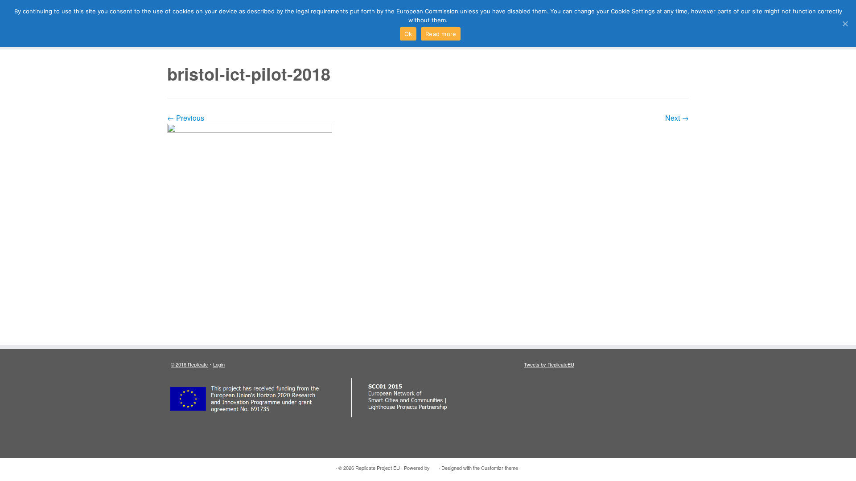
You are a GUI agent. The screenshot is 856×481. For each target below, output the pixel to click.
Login (219, 364)
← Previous (185, 118)
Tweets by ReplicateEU (549, 364)
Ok (408, 33)
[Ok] (844, 23)
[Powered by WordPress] (434, 466)
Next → (677, 118)
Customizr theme (499, 467)
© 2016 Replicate (189, 364)
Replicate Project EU (377, 467)
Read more (440, 33)
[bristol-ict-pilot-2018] (428, 208)
